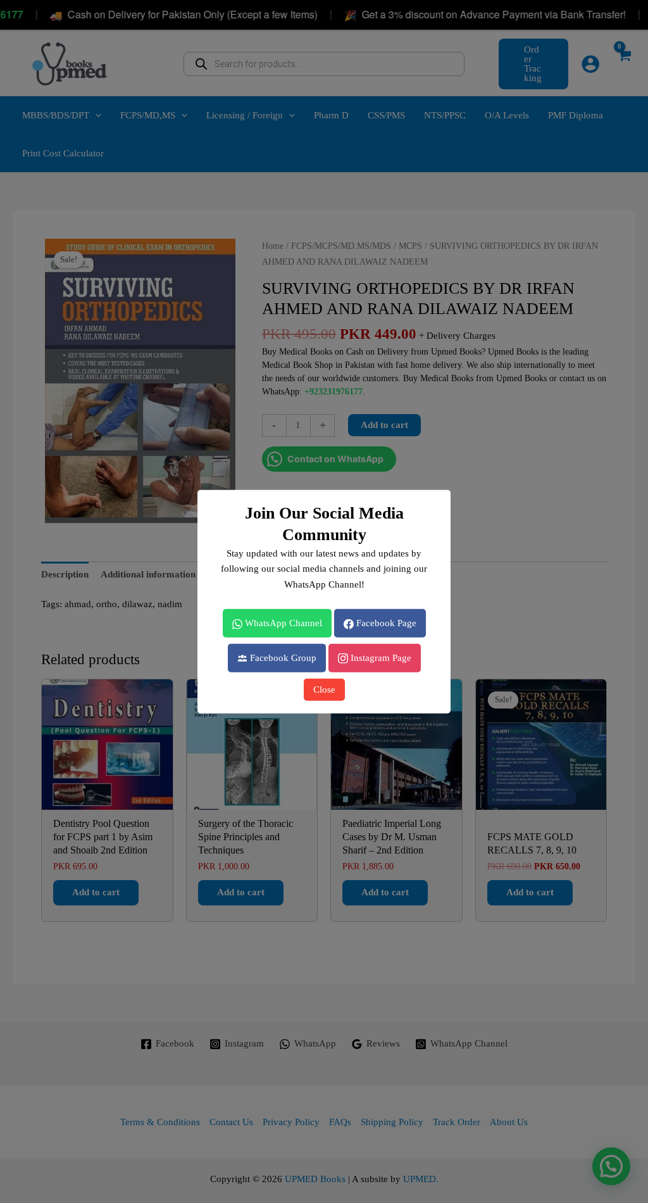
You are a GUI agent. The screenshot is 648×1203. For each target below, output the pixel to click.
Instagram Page (379, 658)
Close (324, 689)
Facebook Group (281, 658)
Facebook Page (385, 623)
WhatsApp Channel (282, 623)
